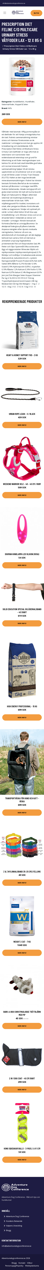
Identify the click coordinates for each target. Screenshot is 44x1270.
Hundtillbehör (18, 101)
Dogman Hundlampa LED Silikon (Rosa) (22, 554)
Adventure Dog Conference (17, 1216)
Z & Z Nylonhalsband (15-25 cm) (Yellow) (22, 871)
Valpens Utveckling (14, 1225)
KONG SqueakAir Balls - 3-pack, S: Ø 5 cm (22, 1148)
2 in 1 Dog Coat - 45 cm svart (22, 1078)
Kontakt (22, 1263)
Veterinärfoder (8, 104)
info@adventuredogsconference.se (14, 3)
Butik (36, 13)
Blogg (8, 1230)
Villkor (29, 1263)
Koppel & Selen (21, 104)
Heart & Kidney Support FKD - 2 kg (22, 355)
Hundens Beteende (14, 1221)
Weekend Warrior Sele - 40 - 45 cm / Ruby (22, 484)
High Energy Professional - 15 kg (22, 706)
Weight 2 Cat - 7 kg (22, 941)
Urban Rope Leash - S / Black (22, 413)
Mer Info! (22, 122)
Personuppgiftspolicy (14, 1266)
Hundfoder (30, 101)
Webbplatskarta (32, 1266)
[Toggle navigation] (5, 13)
